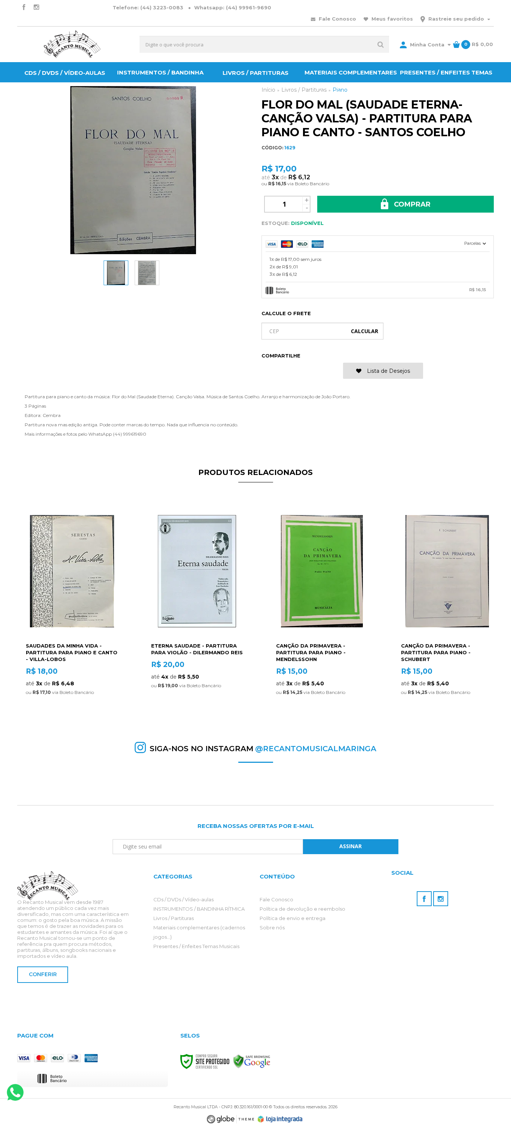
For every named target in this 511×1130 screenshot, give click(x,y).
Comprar (411, 204)
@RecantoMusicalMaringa (315, 748)
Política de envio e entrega (292, 918)
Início (268, 89)
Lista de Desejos (387, 371)
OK (364, 331)
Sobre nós (272, 928)
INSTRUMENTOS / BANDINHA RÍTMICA (199, 909)
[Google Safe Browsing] (251, 1061)
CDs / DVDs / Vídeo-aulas (183, 899)
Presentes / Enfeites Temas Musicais (196, 946)
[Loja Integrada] (280, 1119)
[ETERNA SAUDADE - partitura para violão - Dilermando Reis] (197, 613)
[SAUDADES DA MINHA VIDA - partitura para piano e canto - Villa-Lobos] (71, 613)
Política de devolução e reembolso (302, 909)
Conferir (43, 974)
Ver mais (71, 713)
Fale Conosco (336, 19)
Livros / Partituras (173, 918)
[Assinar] (350, 846)
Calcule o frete (286, 313)
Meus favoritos (391, 19)
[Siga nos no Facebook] (23, 7)
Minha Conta (427, 45)
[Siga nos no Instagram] (36, 7)
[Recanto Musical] (72, 44)
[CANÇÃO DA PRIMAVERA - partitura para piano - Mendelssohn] (321, 613)
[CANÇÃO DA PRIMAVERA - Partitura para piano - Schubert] (446, 613)
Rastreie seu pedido (456, 19)
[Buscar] (380, 44)
